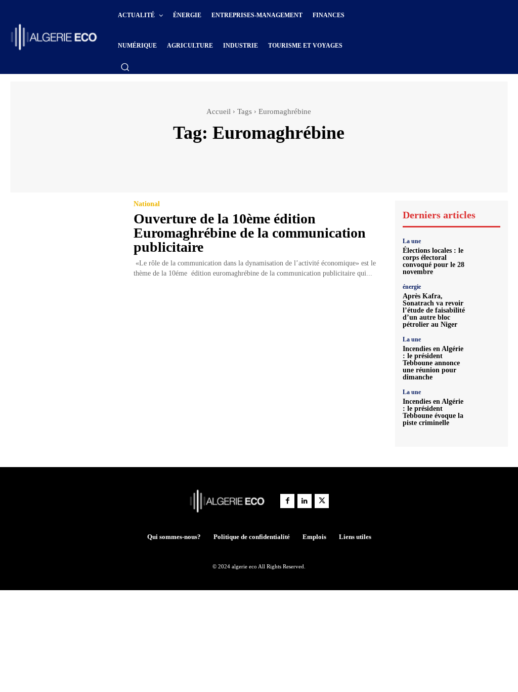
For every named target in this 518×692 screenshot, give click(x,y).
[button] (125, 66)
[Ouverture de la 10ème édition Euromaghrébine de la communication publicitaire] (65, 236)
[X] (322, 501)
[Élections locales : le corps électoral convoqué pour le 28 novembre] (485, 252)
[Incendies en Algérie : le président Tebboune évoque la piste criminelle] (485, 403)
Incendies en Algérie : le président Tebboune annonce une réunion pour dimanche (433, 363)
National (147, 204)
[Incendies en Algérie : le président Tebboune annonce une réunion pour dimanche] (485, 351)
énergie (412, 287)
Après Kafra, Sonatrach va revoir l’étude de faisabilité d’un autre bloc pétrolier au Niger (434, 310)
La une (412, 241)
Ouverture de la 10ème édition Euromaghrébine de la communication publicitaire (250, 233)
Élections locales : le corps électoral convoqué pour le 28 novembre (433, 261)
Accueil (218, 111)
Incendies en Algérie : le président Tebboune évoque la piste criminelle (433, 412)
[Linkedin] (304, 501)
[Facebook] (287, 501)
